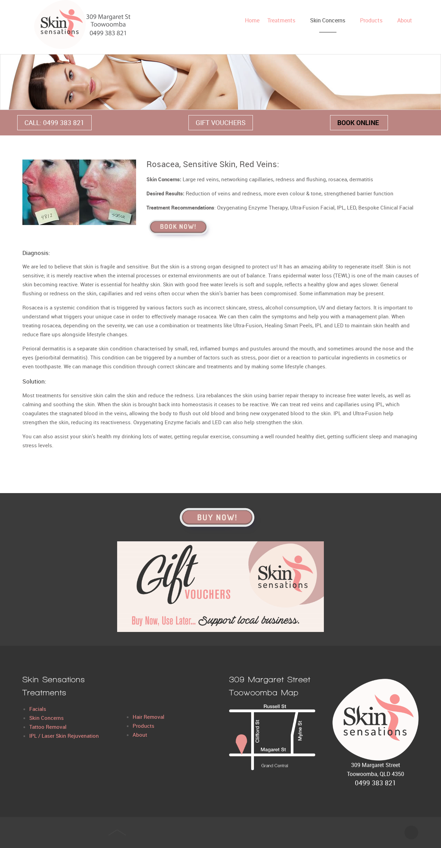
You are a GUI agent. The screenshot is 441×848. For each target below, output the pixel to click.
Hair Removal (148, 716)
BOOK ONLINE (359, 122)
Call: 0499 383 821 (54, 122)
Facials (37, 708)
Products (143, 725)
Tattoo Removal (47, 726)
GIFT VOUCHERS (221, 122)
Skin (35, 717)
